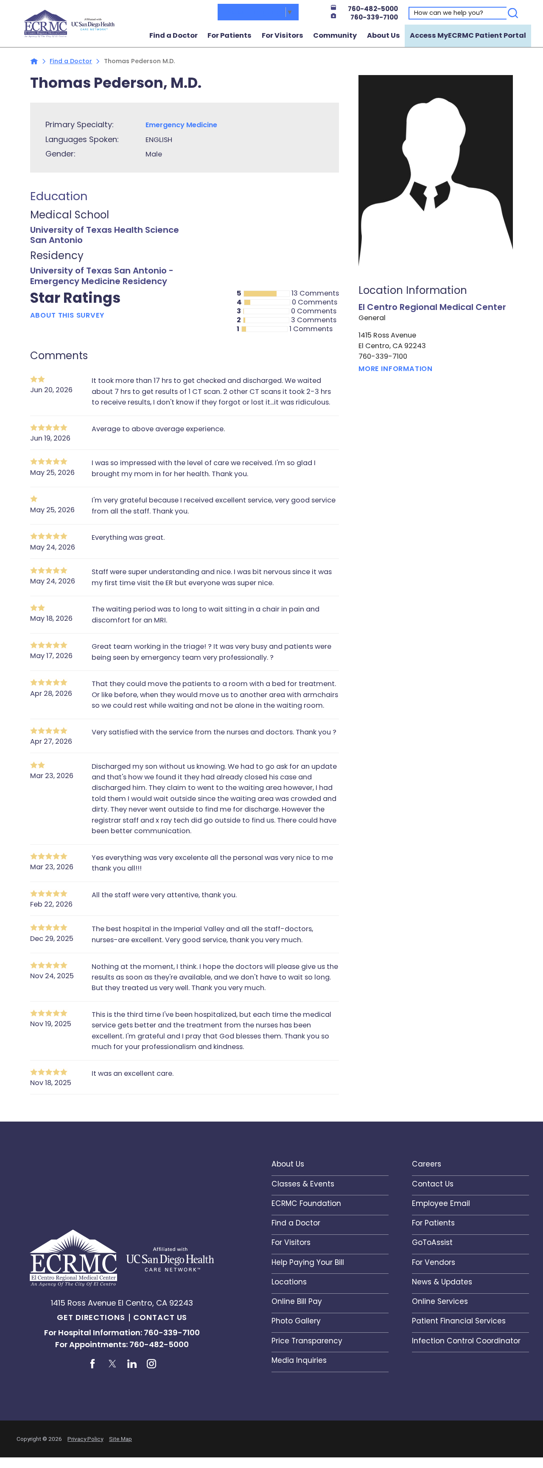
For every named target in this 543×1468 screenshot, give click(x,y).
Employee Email (441, 1203)
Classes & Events (303, 1184)
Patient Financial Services (459, 1321)
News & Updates (442, 1282)
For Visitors (282, 35)
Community (335, 35)
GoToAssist (432, 1242)
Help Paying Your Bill (308, 1262)
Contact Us (160, 1317)
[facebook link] (92, 1363)
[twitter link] (112, 1363)
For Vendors (433, 1262)
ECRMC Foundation (306, 1203)
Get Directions (91, 1317)
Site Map (120, 1438)
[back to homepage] (34, 61)
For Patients (229, 35)
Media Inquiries (299, 1360)
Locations (289, 1282)
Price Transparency (307, 1341)
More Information (395, 369)
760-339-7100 (374, 17)
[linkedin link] (131, 1363)
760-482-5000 (373, 9)
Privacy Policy (85, 1438)
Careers (426, 1164)
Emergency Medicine (181, 125)
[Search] (513, 13)
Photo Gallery (296, 1321)
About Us (383, 35)
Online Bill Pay (297, 1301)
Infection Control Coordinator (466, 1341)
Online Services (440, 1301)
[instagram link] (151, 1363)
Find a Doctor (173, 35)
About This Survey (67, 314)
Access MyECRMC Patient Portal (468, 35)
